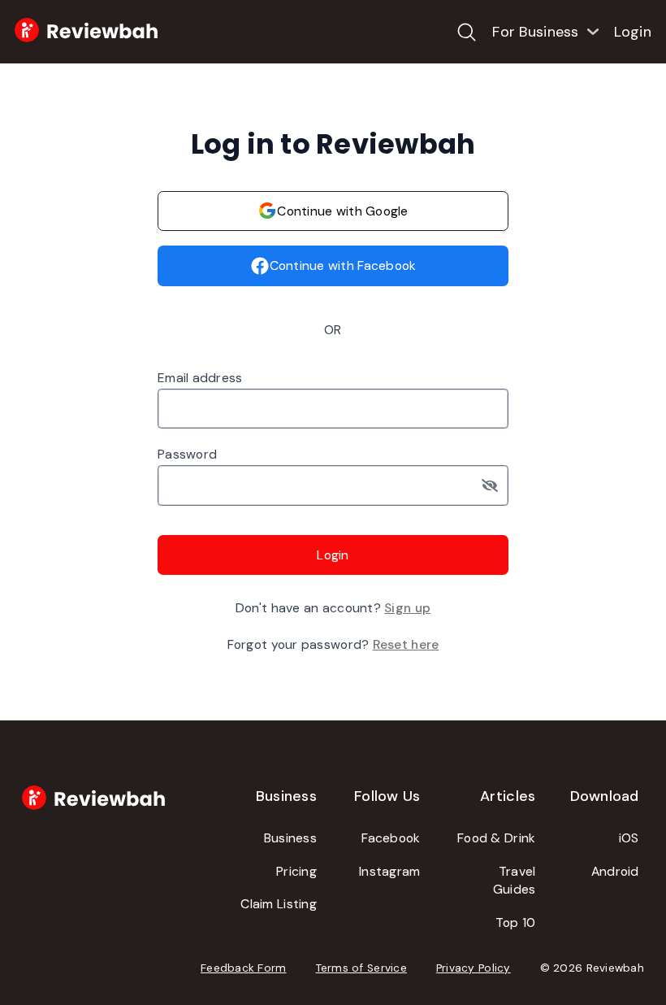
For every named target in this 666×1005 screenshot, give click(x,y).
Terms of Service (361, 968)
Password (187, 454)
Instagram (389, 871)
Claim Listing (278, 903)
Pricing (296, 871)
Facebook (390, 837)
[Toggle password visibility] (495, 485)
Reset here (406, 644)
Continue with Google (342, 211)
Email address (200, 377)
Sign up (407, 607)
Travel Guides (514, 880)
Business (290, 837)
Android (615, 871)
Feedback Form (244, 968)
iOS (629, 837)
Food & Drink (496, 837)
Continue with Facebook (343, 265)
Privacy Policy (473, 968)
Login (632, 31)
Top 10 (515, 922)
